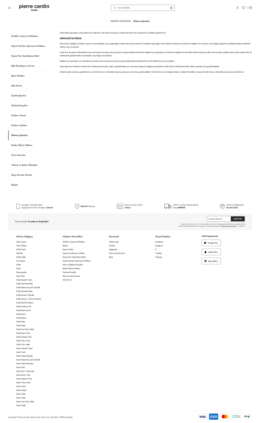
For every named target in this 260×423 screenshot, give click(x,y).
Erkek (18, 264)
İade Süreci (16, 85)
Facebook (159, 241)
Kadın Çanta (21, 241)
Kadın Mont (20, 386)
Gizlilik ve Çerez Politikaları (24, 36)
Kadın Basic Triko (23, 375)
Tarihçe (112, 245)
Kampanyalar (21, 272)
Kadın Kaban (21, 390)
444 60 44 (67, 279)
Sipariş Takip (68, 249)
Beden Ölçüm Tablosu (21, 145)
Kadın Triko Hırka (23, 382)
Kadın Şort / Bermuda (25, 371)
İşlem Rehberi (18, 75)
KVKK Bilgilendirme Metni (228, 226)
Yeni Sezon (20, 260)
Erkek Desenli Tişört (24, 279)
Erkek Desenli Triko (24, 337)
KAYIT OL (238, 218)
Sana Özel (20, 276)
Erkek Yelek (20, 325)
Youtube (158, 253)
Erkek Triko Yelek (23, 344)
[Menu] (9, 7)
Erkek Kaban (21, 318)
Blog (111, 257)
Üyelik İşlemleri (18, 95)
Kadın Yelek (21, 397)
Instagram (159, 245)
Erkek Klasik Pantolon (24, 302)
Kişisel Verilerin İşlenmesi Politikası (28, 46)
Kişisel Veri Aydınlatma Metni (25, 55)
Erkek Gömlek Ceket (24, 291)
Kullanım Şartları (19, 125)
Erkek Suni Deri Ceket (25, 329)
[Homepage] (34, 7)
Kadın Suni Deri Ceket (25, 401)
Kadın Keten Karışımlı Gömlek (28, 359)
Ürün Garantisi (18, 155)
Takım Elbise (21, 245)
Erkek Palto (20, 321)
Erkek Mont (20, 314)
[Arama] (115, 8)
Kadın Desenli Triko (24, 378)
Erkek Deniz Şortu (23, 310)
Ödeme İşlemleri (19, 135)
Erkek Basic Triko (23, 333)
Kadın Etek (20, 367)
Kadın (18, 268)
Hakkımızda (113, 241)
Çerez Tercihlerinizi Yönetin (74, 253)
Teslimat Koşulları (19, 105)
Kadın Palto (20, 394)
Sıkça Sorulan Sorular (21, 174)
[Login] (237, 8)
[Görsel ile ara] (171, 8)
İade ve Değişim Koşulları (73, 264)
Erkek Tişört (21, 249)
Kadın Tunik (21, 352)
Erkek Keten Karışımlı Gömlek (28, 287)
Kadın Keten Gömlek (24, 356)
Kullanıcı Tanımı (18, 115)
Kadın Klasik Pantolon (25, 363)
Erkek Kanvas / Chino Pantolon (28, 298)
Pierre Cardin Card (117, 253)
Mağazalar (113, 249)
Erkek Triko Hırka (23, 340)
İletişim (14, 184)
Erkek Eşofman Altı (23, 306)
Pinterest (158, 257)
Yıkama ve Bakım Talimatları (24, 165)
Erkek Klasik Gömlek (24, 283)
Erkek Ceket (21, 257)
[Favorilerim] (243, 7)
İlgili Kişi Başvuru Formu (23, 65)
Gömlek (19, 253)
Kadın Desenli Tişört (24, 348)
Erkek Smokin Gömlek (25, 295)
